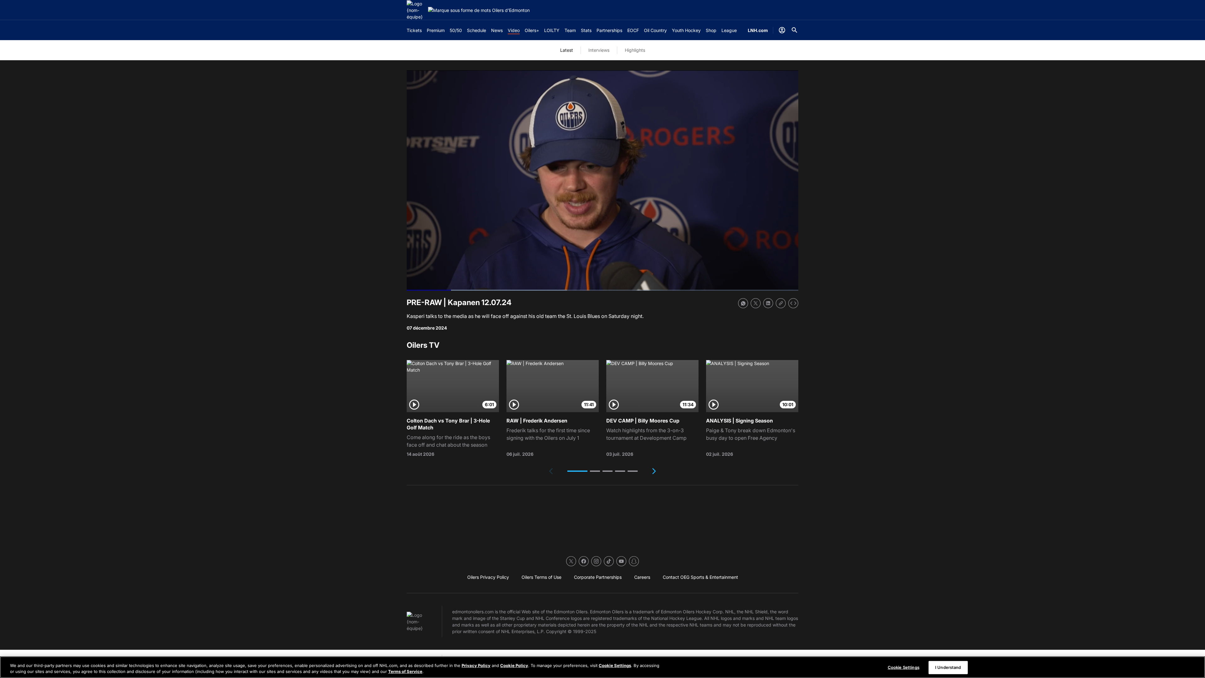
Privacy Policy (476, 665)
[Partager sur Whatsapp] (743, 303)
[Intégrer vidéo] (793, 303)
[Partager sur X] (756, 303)
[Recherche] (794, 30)
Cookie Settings (615, 665)
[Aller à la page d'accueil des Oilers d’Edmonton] (416, 10)
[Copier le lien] (781, 303)
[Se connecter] (782, 30)
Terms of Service (405, 671)
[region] (602, 667)
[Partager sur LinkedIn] (768, 303)
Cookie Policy (514, 665)
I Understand (948, 667)
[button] (577, 471)
